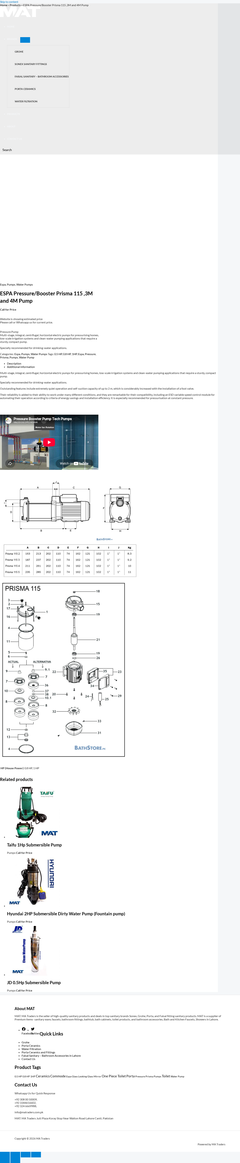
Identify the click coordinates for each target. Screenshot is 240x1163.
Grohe (25, 1042)
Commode (58, 1076)
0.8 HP (67, 354)
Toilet (166, 1076)
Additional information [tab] (21, 366)
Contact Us (28, 1059)
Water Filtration (31, 1049)
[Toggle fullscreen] (15, 1154)
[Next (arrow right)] (15, 1160)
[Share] (26, 1154)
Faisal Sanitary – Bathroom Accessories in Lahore (51, 1055)
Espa (3, 284)
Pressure (90, 354)
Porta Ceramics (31, 1045)
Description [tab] (14, 363)
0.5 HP (58, 354)
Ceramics (43, 1076)
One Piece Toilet (114, 1076)
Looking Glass (85, 1076)
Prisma (4, 357)
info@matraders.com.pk (29, 1112)
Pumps (11, 284)
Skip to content (9, 1)
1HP (74, 354)
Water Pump (26, 357)
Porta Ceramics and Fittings (38, 1052)
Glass (75, 1076)
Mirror (97, 1076)
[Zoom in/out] (5, 1154)
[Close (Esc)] (36, 1154)
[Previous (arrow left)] (5, 1160)
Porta (130, 1076)
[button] (6, 150)
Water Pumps (24, 284)
